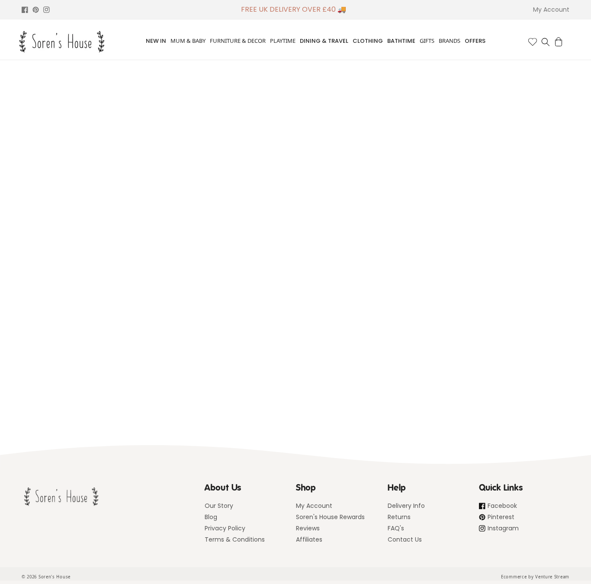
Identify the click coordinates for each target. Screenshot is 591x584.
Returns (399, 517)
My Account (314, 505)
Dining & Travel (324, 41)
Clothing (368, 41)
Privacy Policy (225, 528)
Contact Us (405, 539)
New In (156, 41)
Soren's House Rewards (330, 517)
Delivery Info (406, 505)
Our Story (219, 505)
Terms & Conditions (235, 539)
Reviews (308, 528)
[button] (545, 41)
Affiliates (309, 539)
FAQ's (396, 528)
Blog (211, 517)
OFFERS (475, 41)
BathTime (401, 41)
